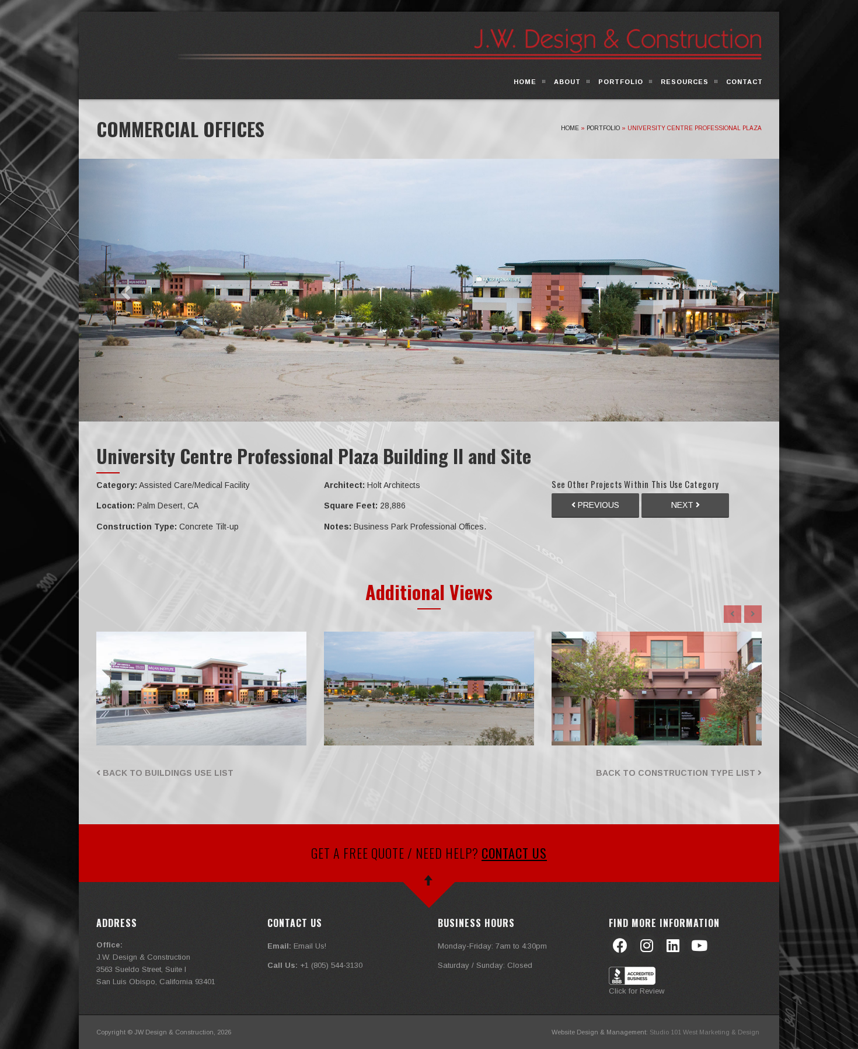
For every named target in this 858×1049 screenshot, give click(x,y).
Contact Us (514, 853)
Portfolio (620, 81)
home (570, 128)
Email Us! (310, 946)
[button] (114, 290)
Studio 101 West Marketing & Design (704, 1032)
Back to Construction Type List (677, 773)
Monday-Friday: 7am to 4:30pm (492, 946)
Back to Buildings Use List (166, 773)
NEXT (683, 505)
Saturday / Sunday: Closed (485, 965)
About (567, 81)
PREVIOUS (597, 505)
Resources (685, 81)
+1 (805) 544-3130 (331, 965)
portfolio (603, 128)
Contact (744, 81)
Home (525, 81)
